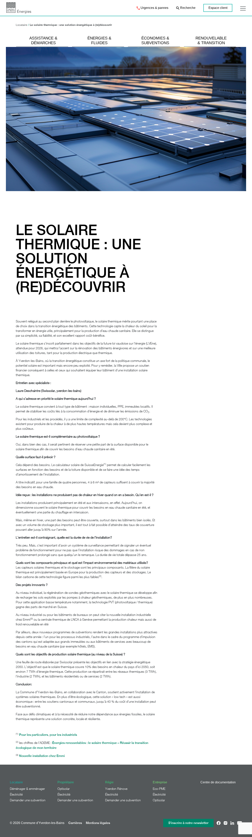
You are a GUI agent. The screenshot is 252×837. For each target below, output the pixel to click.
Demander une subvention (27, 800)
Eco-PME (159, 788)
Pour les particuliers (33, 735)
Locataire (21, 24)
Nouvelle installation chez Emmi (42, 756)
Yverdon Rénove (116, 788)
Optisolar (63, 788)
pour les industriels (63, 735)
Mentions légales (98, 823)
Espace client (217, 7)
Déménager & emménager (27, 788)
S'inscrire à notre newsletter (188, 823)
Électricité (16, 794)
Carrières (75, 823)
